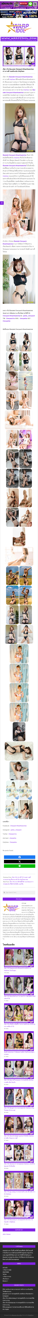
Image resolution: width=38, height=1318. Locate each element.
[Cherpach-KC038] (12, 790)
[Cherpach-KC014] (12, 478)
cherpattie (23, 318)
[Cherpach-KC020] (25, 517)
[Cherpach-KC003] (12, 361)
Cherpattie (6, 321)
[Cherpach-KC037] (19, 770)
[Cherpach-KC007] (12, 400)
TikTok (4, 1274)
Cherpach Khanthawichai (11, 316)
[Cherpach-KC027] (12, 614)
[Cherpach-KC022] (19, 556)
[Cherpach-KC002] (25, 342)
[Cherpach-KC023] (12, 575)
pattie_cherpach (29, 316)
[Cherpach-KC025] (12, 595)
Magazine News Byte (17, 1315)
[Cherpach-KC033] (19, 692)
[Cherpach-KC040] (11, 809)
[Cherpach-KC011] (25, 439)
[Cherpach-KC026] (25, 595)
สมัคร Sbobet (7, 1234)
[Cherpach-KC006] (25, 381)
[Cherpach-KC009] (19, 420)
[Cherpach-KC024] (25, 575)
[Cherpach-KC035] (19, 731)
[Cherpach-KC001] (12, 342)
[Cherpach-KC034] (19, 712)
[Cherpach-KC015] (25, 478)
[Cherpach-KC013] (25, 459)
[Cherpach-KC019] (12, 517)
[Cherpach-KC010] (12, 439)
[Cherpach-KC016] (12, 498)
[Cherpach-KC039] (25, 790)
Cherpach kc (10, 318)
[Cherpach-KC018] (25, 498)
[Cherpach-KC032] (19, 673)
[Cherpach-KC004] (25, 361)
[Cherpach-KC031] (19, 653)
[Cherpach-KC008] (25, 400)
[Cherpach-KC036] (19, 751)
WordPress (30, 1315)
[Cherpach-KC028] (25, 614)
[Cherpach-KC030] (25, 634)
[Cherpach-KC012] (12, 459)
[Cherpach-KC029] (11, 634)
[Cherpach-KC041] (25, 809)
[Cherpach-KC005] (11, 381)
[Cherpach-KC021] (19, 536)
